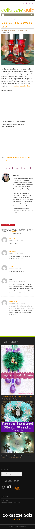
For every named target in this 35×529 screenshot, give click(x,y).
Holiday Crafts (21, 396)
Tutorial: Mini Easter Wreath (9, 398)
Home (3, 19)
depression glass (18, 157)
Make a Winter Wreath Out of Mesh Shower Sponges (16, 456)
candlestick (8, 157)
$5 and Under (10, 19)
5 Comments (23, 30)
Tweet (17, 168)
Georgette (12, 238)
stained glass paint (7, 160)
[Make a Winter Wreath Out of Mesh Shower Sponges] (17, 427)
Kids (26, 396)
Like (9, 168)
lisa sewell (13, 301)
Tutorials (30, 396)
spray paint (26, 157)
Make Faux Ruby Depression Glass (16, 25)
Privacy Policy (5, 500)
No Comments (18, 399)
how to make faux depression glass (19, 86)
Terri (11, 266)
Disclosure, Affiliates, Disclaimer (10, 502)
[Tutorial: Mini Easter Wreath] (17, 370)
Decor (17, 19)
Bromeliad (12, 251)
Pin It (27, 168)
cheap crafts (11, 396)
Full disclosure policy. (13, 231)
